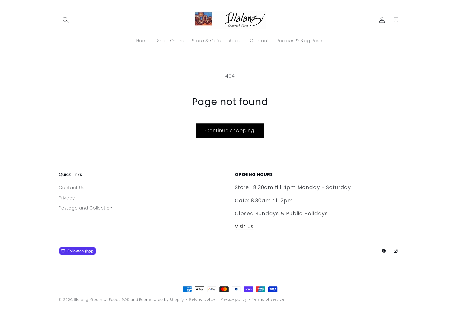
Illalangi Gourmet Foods (97, 299)
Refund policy (202, 299)
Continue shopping (229, 130)
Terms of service (268, 299)
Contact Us (71, 188)
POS (125, 299)
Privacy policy (234, 299)
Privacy (67, 198)
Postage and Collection (85, 208)
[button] (65, 20)
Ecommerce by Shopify (161, 299)
